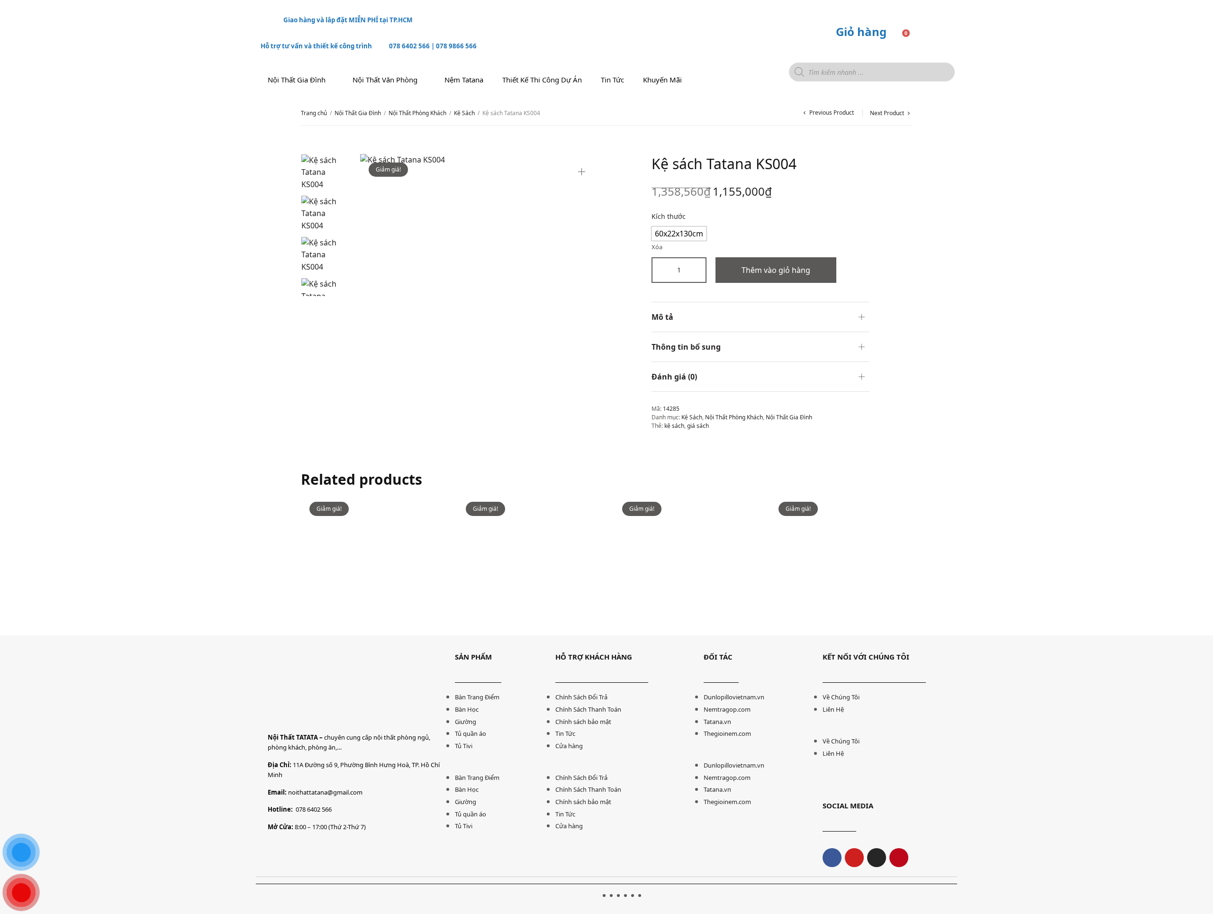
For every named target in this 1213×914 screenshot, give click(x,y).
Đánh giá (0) (674, 376)
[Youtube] (854, 857)
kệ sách (674, 426)
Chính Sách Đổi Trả (581, 697)
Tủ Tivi (463, 746)
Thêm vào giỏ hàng (776, 270)
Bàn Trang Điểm (477, 697)
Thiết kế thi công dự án (542, 79)
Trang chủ (314, 113)
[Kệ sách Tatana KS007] (528, 564)
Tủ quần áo (470, 733)
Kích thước (669, 216)
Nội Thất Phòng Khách (417, 113)
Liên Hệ (833, 709)
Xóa (657, 247)
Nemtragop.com (727, 709)
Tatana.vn (717, 721)
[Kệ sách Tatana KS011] (372, 564)
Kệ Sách (464, 113)
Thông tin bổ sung (686, 347)
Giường (465, 721)
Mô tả (662, 317)
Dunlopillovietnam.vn (734, 697)
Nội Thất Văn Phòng (385, 79)
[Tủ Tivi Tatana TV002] (841, 564)
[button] (499, 765)
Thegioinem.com (727, 733)
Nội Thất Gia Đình (297, 79)
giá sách (698, 426)
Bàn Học (467, 709)
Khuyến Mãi (662, 79)
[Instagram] (876, 857)
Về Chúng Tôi (841, 697)
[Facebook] (832, 857)
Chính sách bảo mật (583, 721)
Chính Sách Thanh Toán (588, 709)
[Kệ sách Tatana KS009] (685, 564)
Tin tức (612, 79)
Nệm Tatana (463, 79)
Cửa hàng (569, 746)
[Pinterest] (898, 857)
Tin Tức (565, 733)
